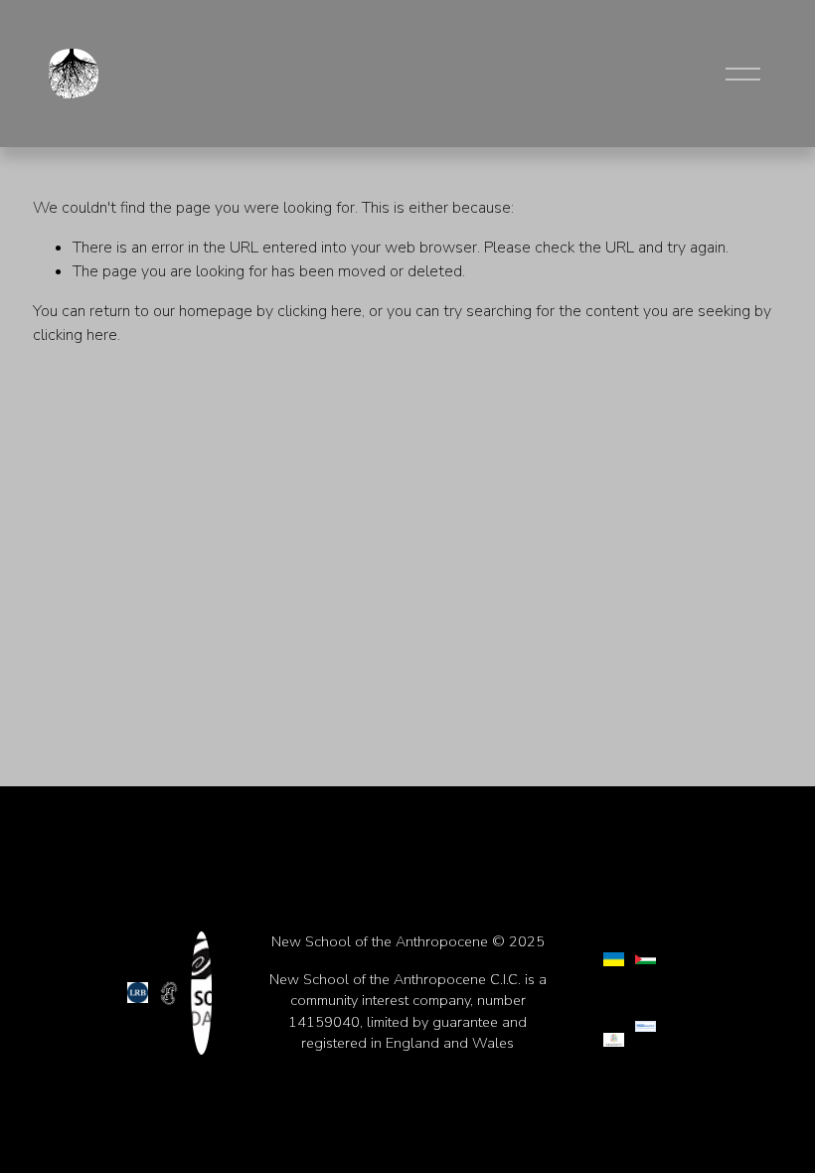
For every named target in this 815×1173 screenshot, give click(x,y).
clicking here (319, 311)
